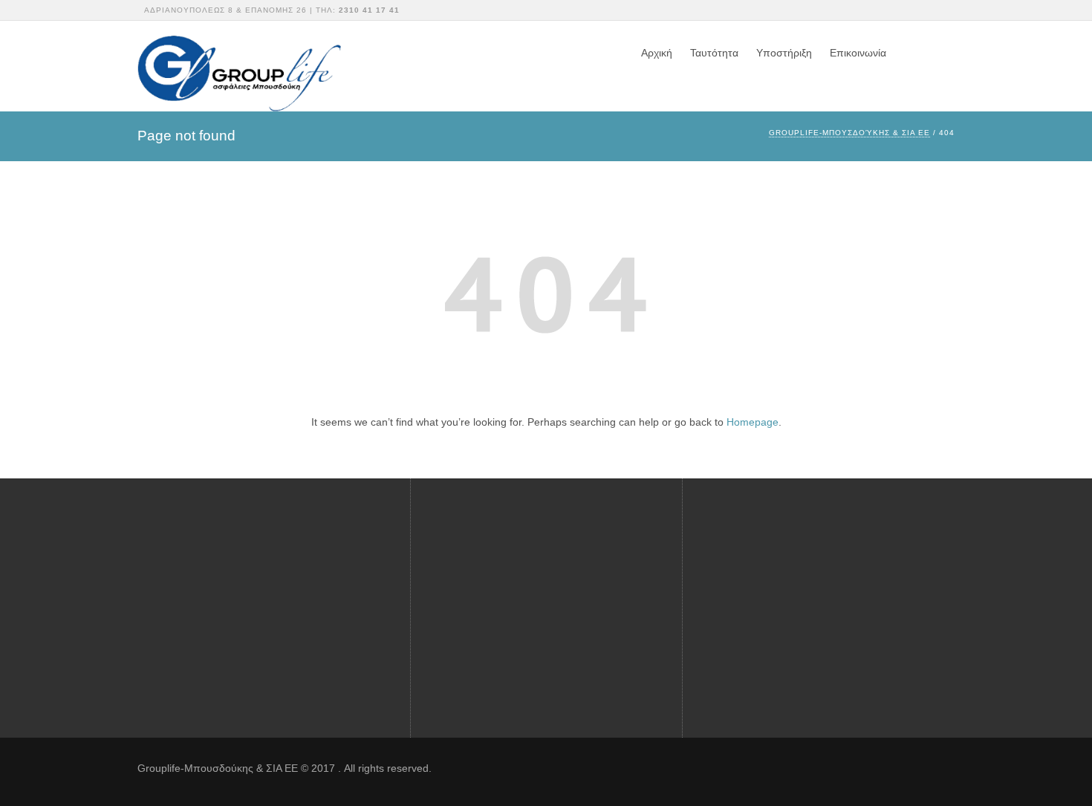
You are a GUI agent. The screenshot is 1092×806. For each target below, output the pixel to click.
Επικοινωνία (858, 53)
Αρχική (656, 53)
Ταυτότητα (714, 53)
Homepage (753, 422)
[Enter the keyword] (940, 568)
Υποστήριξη (784, 53)
